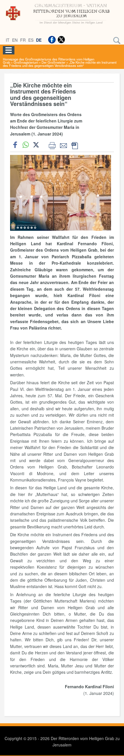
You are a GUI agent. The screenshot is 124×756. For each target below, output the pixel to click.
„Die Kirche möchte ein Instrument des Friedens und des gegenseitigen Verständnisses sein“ (60, 64)
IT (8, 40)
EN (15, 40)
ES (30, 40)
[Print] (52, 145)
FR (23, 40)
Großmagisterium (26, 62)
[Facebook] (52, 39)
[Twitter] (61, 39)
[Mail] (63, 145)
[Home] (62, 25)
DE (39, 40)
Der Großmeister (53, 62)
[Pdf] (74, 145)
